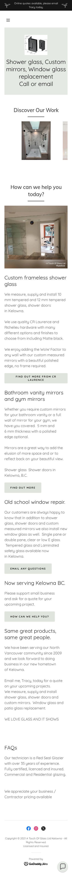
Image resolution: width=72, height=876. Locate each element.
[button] (8, 20)
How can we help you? (29, 616)
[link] (36, 45)
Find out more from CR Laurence (36, 378)
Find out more (22, 487)
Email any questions (28, 568)
